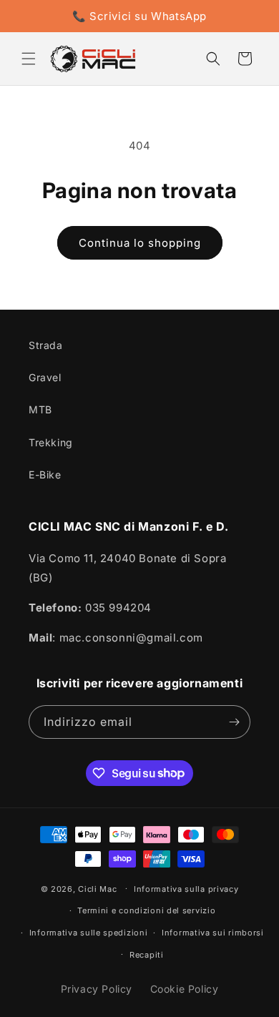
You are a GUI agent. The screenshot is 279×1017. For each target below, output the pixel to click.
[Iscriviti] (234, 722)
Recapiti (146, 955)
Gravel (45, 377)
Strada (46, 345)
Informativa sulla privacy (186, 889)
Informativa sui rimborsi (213, 933)
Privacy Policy (96, 989)
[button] (28, 58)
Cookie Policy (184, 989)
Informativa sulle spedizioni (88, 933)
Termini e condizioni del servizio (146, 910)
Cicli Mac (97, 888)
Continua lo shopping (140, 243)
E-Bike (45, 474)
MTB (40, 409)
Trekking (51, 442)
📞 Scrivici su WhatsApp (139, 16)
